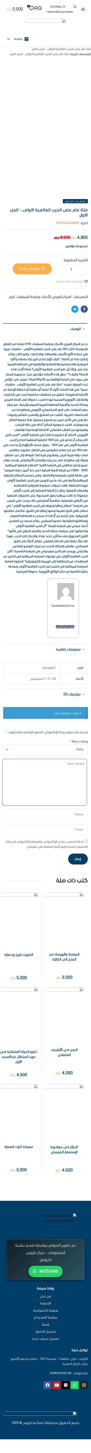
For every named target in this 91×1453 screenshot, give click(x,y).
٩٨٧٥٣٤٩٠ (48, 1271)
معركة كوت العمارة (18, 1147)
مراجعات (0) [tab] (72, 694)
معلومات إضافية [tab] (68, 649)
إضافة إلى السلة (29, 268)
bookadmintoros (63, 605)
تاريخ (75, 54)
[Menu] (81, 9)
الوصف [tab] (75, 329)
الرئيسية (86, 54)
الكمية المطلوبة (76, 260)
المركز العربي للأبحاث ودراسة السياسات (44, 297)
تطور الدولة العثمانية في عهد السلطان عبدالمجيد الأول (18, 1057)
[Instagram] (84, 1385)
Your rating (79, 741)
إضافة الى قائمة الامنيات (69, 281)
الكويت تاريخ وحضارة (18, 954)
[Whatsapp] (75, 1385)
